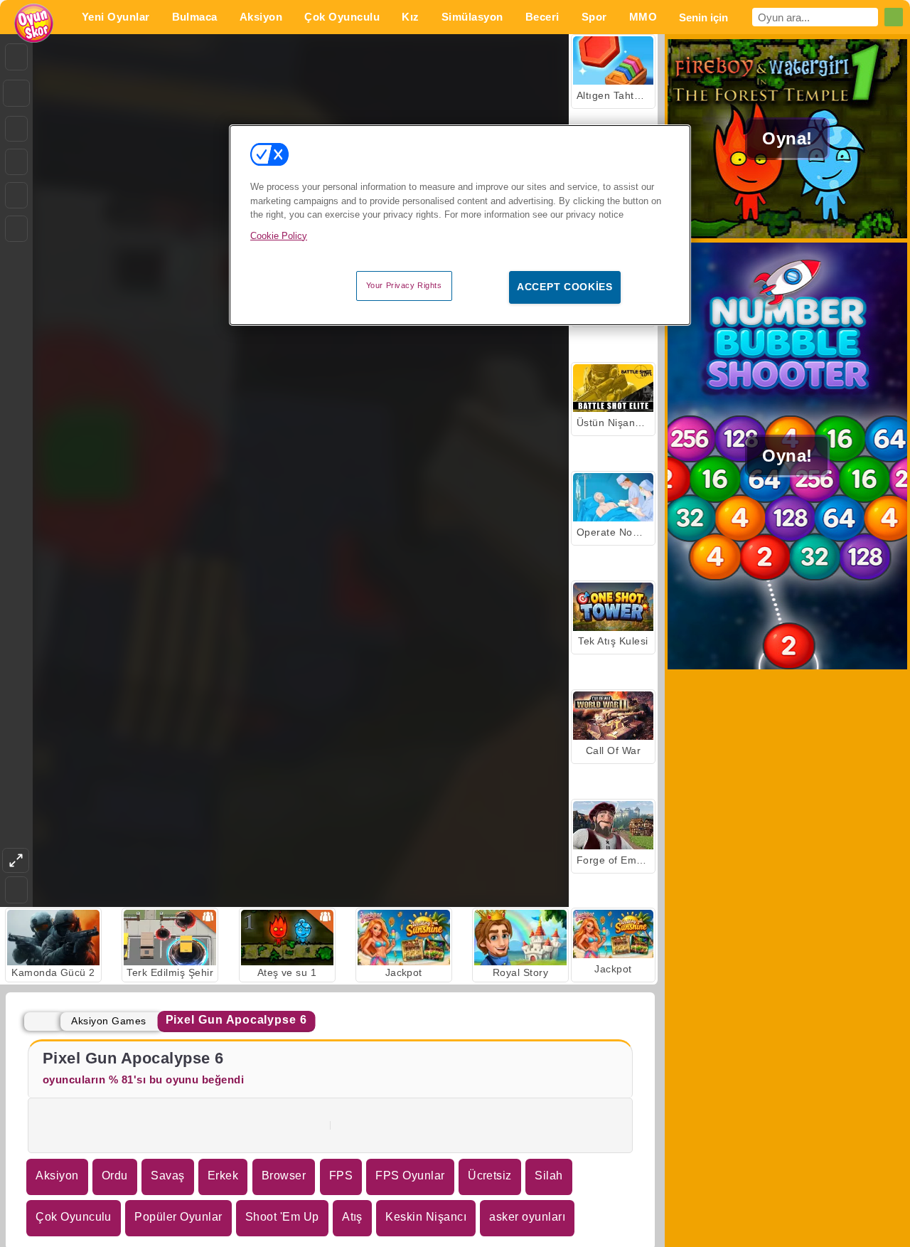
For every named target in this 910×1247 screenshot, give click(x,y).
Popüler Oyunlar (178, 1217)
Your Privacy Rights (404, 285)
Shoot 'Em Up (282, 1217)
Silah (548, 1175)
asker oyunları (527, 1217)
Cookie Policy (278, 235)
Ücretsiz (490, 1175)
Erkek (223, 1175)
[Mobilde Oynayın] (16, 229)
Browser (284, 1175)
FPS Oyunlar (409, 1175)
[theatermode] (15, 860)
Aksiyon (57, 1175)
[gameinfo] (16, 195)
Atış (352, 1217)
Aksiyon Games (108, 1020)
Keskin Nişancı (425, 1217)
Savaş (167, 1175)
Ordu (115, 1175)
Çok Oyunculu (74, 1217)
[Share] (16, 93)
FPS (341, 1175)
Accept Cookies (565, 286)
